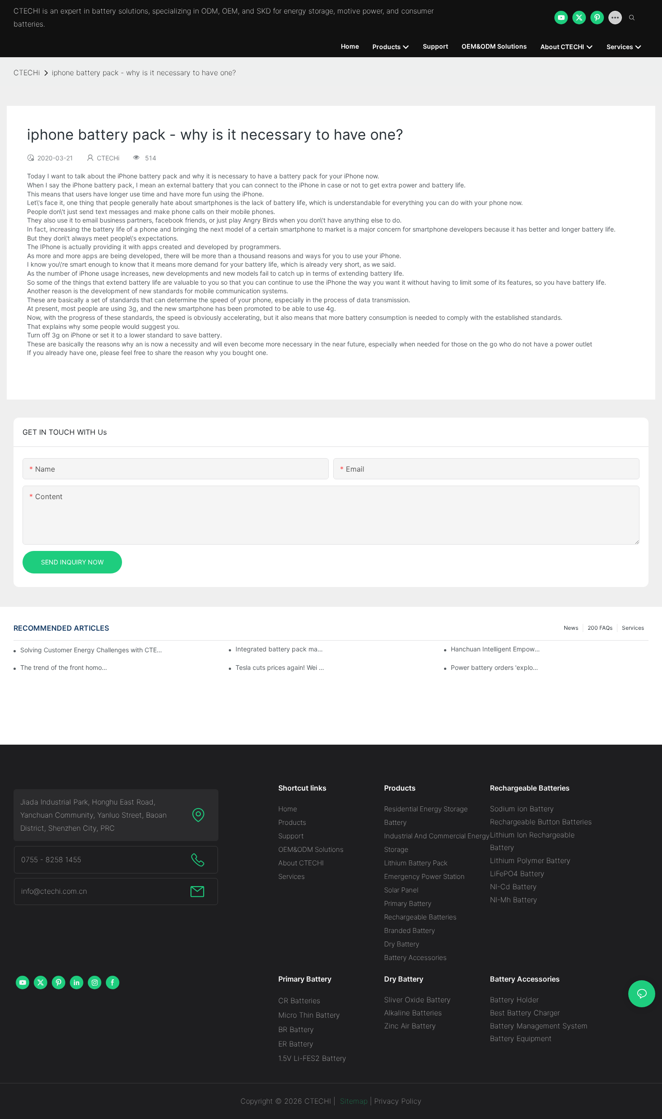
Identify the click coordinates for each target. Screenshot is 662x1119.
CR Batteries (299, 1000)
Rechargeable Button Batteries (541, 821)
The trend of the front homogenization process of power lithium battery (65, 667)
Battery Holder (514, 999)
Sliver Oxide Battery (417, 999)
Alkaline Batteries (413, 1012)
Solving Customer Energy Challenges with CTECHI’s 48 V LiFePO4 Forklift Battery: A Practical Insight (92, 650)
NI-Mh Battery (513, 899)
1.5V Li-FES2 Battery (312, 1058)
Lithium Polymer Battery (530, 860)
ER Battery (295, 1043)
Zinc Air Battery (410, 1025)
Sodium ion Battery (522, 808)
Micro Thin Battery (309, 1014)
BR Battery (296, 1029)
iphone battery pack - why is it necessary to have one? (144, 72)
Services (633, 627)
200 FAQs (600, 627)
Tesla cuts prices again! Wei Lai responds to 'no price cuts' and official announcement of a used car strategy (281, 667)
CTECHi (27, 72)
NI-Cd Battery (513, 886)
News (571, 627)
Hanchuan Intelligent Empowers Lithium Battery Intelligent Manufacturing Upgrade (496, 649)
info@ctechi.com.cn (54, 891)
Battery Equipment (521, 1038)
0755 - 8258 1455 (51, 859)
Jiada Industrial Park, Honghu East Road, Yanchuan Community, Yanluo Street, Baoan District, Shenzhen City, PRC (93, 814)
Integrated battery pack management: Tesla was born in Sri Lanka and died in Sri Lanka (281, 649)
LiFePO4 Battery (517, 873)
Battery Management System (539, 1025)
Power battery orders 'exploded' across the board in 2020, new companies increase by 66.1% (496, 667)
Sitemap (352, 1100)
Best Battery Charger (525, 1012)
